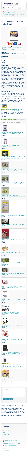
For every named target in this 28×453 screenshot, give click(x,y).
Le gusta (4, 432)
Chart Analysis (6, 450)
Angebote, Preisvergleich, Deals (10, 440)
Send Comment (8, 399)
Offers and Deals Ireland (9, 447)
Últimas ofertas (6, 434)
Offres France (6, 448)
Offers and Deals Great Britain (10, 445)
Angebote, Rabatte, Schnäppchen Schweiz (12, 443)
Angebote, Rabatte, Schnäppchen (10, 441)
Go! (19, 7)
